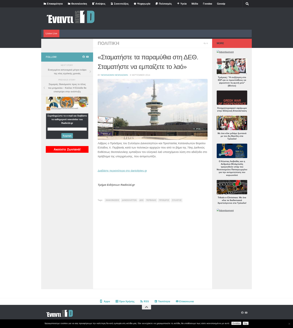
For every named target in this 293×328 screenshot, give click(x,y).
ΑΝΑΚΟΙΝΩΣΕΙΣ (112, 200)
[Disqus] (153, 247)
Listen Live (51, 33)
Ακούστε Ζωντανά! (67, 149)
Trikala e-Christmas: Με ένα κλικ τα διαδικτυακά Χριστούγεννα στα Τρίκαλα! (232, 200)
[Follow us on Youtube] (87, 57)
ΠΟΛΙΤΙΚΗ (108, 43)
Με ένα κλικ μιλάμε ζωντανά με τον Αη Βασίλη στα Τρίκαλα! (232, 136)
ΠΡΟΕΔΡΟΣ (164, 200)
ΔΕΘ (141, 200)
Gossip (221, 3)
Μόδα (195, 3)
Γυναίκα (207, 3)
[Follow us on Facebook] (83, 57)
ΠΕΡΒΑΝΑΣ (151, 200)
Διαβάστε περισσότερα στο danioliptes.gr (122, 170)
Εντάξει (236, 323)
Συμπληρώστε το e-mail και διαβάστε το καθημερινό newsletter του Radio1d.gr (67, 119)
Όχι (245, 323)
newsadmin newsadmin (114, 75)
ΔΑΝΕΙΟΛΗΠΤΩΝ (129, 200)
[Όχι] (289, 323)
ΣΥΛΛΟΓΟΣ (176, 200)
